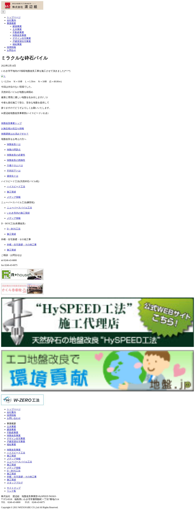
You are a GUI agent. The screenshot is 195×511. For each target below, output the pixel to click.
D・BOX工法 (13, 471)
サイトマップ (14, 488)
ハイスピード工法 (16, 453)
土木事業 (17, 29)
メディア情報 (14, 459)
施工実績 (11, 456)
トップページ (14, 17)
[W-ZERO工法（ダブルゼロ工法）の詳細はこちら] (22, 404)
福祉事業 (17, 44)
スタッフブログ (15, 482)
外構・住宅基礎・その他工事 (22, 476)
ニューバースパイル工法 (19, 462)
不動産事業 (18, 32)
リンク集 (11, 491)
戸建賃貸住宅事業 (22, 41)
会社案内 (11, 20)
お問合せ (11, 50)
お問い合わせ (14, 418)
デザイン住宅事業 (22, 38)
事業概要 (11, 23)
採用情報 (11, 47)
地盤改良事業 (19, 35)
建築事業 (17, 26)
